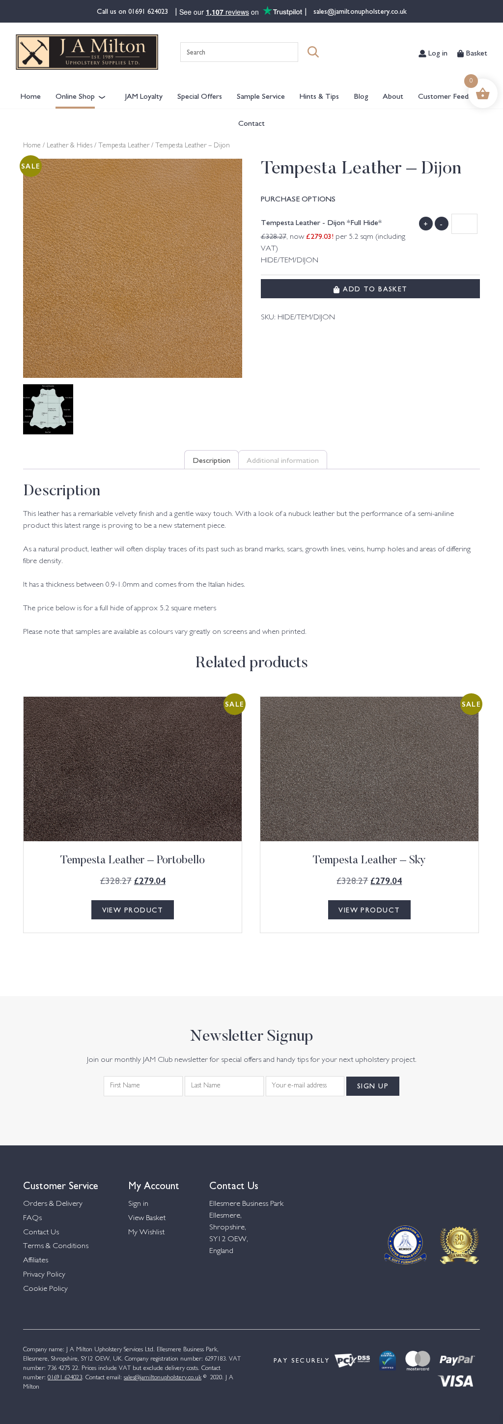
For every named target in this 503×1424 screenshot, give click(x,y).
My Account (153, 1184)
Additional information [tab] (283, 459)
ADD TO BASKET (374, 288)
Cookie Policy (45, 1289)
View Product (133, 909)
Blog (361, 95)
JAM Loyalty (144, 95)
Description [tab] (211, 459)
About (393, 95)
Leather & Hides (69, 145)
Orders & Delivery (53, 1204)
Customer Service (60, 1184)
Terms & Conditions (55, 1246)
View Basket (147, 1218)
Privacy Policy (44, 1275)
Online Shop (75, 95)
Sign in (138, 1204)
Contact (251, 122)
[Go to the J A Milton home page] (87, 52)
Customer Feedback (450, 95)
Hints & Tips (319, 95)
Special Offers (199, 95)
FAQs (32, 1218)
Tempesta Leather (123, 145)
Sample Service (261, 95)
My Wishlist (146, 1232)
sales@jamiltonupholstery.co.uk (359, 11)
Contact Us (41, 1232)
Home (30, 95)
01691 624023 (149, 11)
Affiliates (35, 1260)
